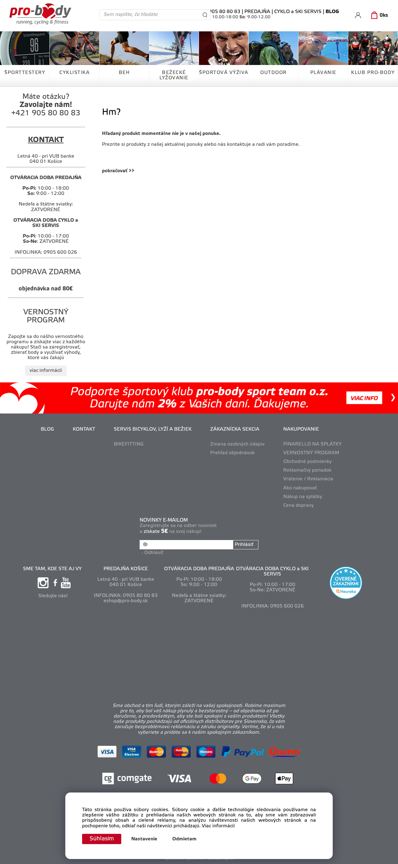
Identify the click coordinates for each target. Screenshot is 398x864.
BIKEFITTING (129, 444)
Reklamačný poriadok (307, 470)
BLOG (47, 429)
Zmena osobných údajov (237, 444)
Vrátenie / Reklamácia (308, 479)
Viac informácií (218, 826)
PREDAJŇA (257, 12)
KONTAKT (84, 429)
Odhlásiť (153, 553)
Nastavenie (144, 839)
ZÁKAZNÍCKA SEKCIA (234, 429)
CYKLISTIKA (74, 73)
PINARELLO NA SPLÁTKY (312, 444)
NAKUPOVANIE (301, 429)
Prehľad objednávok (232, 453)
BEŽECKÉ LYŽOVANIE (174, 75)
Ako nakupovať (300, 488)
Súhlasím (102, 839)
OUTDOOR (273, 73)
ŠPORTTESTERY (24, 73)
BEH (124, 73)
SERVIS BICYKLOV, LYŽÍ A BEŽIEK (153, 429)
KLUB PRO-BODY (373, 73)
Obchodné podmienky (307, 462)
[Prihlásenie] (358, 15)
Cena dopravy (298, 505)
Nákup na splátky (302, 497)
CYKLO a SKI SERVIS (298, 12)
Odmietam (184, 839)
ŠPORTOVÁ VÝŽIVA (223, 73)
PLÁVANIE (323, 73)
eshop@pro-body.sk (126, 601)
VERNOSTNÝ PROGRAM (311, 453)
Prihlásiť (244, 545)
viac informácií (46, 370)
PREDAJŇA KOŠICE (126, 569)
